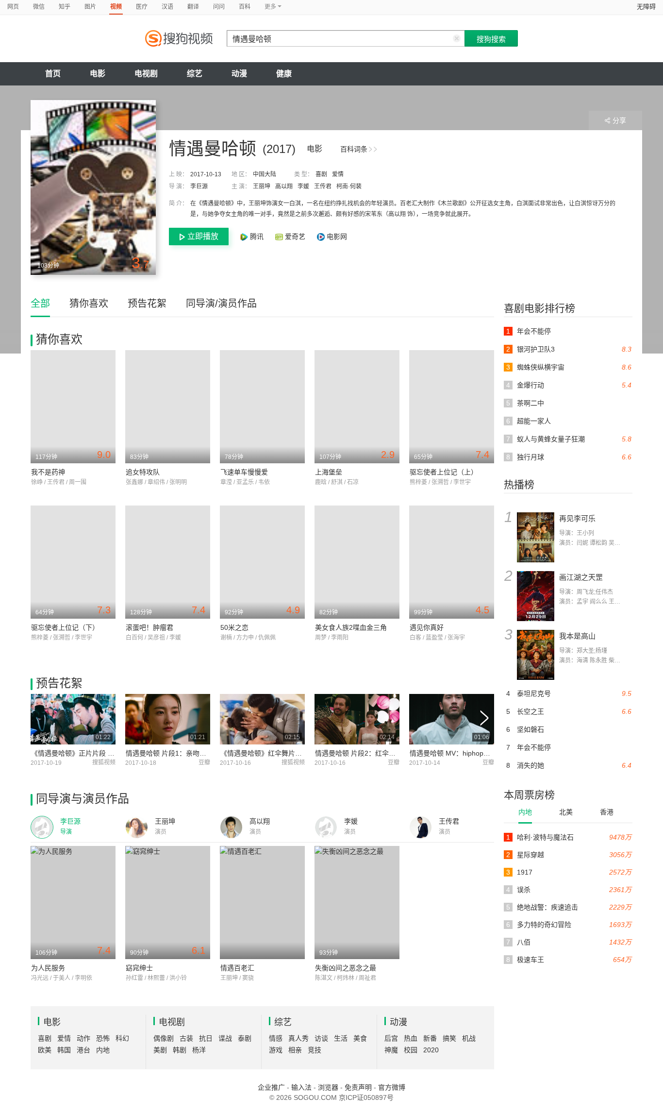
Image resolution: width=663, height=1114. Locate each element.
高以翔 (284, 186)
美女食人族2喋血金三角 (351, 627)
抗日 (206, 1038)
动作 (83, 1038)
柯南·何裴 (349, 186)
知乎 (64, 6)
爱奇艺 (295, 236)
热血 (410, 1038)
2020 (431, 1050)
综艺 (194, 73)
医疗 (142, 6)
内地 (525, 812)
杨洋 (199, 1050)
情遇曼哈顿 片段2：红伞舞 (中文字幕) (372, 753)
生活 (341, 1038)
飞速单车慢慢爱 (244, 472)
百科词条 (353, 149)
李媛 (303, 186)
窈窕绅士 (139, 968)
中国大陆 (264, 174)
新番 (430, 1038)
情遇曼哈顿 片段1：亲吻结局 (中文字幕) (186, 753)
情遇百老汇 (237, 968)
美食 (360, 1038)
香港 (606, 812)
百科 (244, 6)
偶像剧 (163, 1038)
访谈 (321, 1038)
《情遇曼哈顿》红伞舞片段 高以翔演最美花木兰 (292, 753)
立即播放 (202, 236)
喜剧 (321, 174)
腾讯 (256, 236)
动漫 (239, 73)
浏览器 (328, 1087)
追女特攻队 (143, 472)
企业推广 (271, 1087)
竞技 (314, 1050)
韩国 (64, 1050)
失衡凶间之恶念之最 (345, 968)
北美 (566, 812)
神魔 (391, 1050)
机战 (469, 1038)
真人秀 (298, 1038)
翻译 (193, 6)
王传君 (323, 186)
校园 (410, 1050)
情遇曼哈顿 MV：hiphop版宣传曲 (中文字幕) (477, 753)
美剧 (160, 1050)
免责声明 (358, 1087)
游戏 (275, 1050)
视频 (116, 6)
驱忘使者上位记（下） (65, 627)
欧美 (44, 1050)
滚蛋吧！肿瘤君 (149, 627)
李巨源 (199, 186)
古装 (186, 1038)
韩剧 (179, 1050)
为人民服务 (48, 968)
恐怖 (103, 1038)
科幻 (122, 1038)
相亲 (295, 1050)
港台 (83, 1050)
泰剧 (244, 1038)
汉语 (167, 6)
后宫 (391, 1038)
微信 (39, 6)
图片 (90, 6)
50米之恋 (234, 627)
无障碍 (646, 6)
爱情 (338, 174)
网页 (13, 6)
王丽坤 (261, 186)
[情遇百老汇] (262, 902)
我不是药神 (48, 472)
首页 (53, 73)
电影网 (336, 236)
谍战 (225, 1038)
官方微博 (391, 1087)
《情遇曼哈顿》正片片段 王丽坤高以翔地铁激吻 (103, 753)
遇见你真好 (427, 627)
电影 (97, 73)
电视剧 (146, 73)
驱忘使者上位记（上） (444, 472)
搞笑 (449, 1038)
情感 (275, 1038)
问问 (219, 6)
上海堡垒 (328, 472)
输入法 (301, 1087)
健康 (284, 73)
